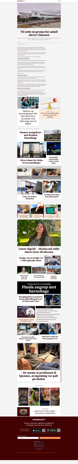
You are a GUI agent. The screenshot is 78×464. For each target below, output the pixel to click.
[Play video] (34, 397)
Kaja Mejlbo (41, 441)
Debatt (39, 203)
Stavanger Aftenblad (31, 56)
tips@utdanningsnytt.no (40, 442)
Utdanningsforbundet (40, 443)
